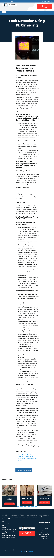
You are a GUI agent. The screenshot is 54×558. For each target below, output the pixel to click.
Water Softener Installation (26, 455)
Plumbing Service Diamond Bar (27, 499)
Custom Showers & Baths (25, 456)
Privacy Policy (12, 1)
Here (45, 551)
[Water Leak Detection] (44, 485)
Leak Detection (27, 470)
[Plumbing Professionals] (9, 485)
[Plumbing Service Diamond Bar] (27, 485)
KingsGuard (30, 552)
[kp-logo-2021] (9, 3)
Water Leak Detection (44, 498)
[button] (17, 508)
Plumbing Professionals (9, 499)
